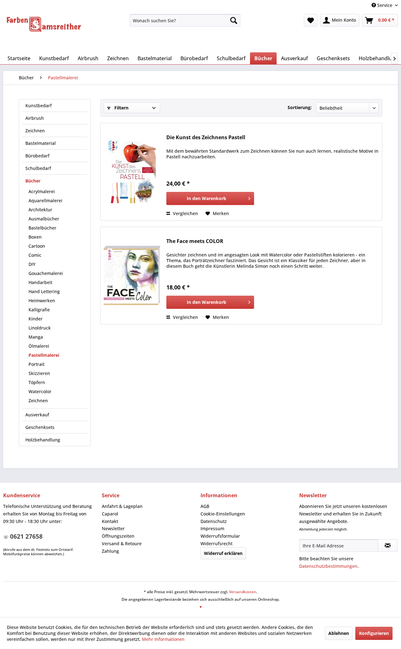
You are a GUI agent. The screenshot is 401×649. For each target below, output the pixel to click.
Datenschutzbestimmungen (328, 566)
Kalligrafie (39, 310)
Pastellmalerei (44, 355)
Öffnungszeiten (118, 536)
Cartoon (37, 246)
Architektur (40, 210)
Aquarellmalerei (45, 200)
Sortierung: (300, 107)
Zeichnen (35, 131)
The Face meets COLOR (194, 241)
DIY (32, 264)
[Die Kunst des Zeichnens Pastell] (132, 171)
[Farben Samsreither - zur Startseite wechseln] (43, 24)
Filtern (120, 108)
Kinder (36, 319)
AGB (204, 506)
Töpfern (37, 382)
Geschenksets (40, 427)
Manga (36, 337)
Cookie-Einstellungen (222, 514)
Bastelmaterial (40, 143)
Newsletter (113, 528)
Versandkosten (242, 591)
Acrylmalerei (42, 191)
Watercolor (40, 391)
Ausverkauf (37, 415)
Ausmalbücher (44, 219)
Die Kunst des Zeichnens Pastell (205, 137)
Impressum (212, 528)
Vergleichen (185, 213)
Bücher (32, 181)
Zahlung (110, 551)
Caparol (110, 514)
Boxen (35, 237)
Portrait (36, 364)
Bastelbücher (42, 228)
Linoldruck (40, 328)
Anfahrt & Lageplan (122, 506)
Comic (35, 255)
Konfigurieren (374, 633)
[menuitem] (185, 20)
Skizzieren (39, 373)
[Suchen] (233, 20)
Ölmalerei (39, 346)
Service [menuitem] (384, 5)
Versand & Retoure (122, 543)
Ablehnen (338, 633)
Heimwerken (42, 300)
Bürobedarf (37, 156)
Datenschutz (213, 521)
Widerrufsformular (220, 536)
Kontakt (110, 521)
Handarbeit (40, 282)
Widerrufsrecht (216, 543)
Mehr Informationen (163, 639)
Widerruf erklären (223, 553)
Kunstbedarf (38, 105)
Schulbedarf (38, 168)
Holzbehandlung (42, 440)
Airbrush (34, 118)
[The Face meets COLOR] (132, 275)
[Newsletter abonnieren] (388, 545)
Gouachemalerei (46, 273)
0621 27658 (26, 536)
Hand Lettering (44, 291)
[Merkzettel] (310, 20)
